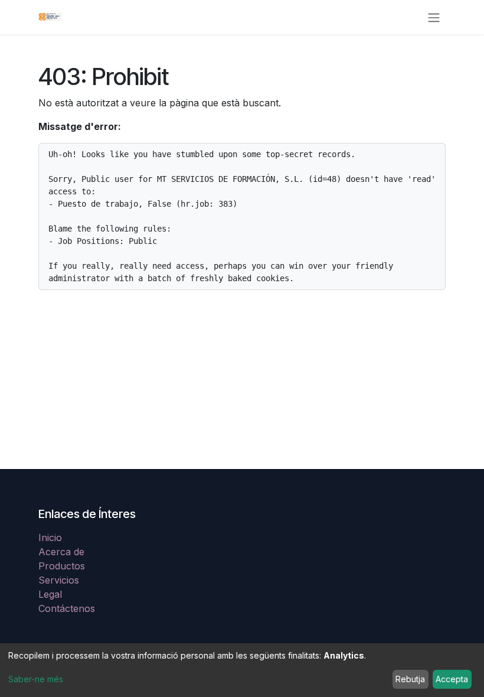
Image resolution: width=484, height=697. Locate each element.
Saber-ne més (35, 679)
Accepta (452, 679)
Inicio (50, 537)
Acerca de (61, 552)
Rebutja (410, 679)
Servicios (58, 580)
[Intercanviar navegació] (434, 17)
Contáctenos (66, 608)
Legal (50, 594)
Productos (61, 566)
